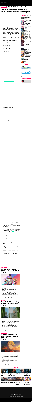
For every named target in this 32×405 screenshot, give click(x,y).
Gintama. (5, 203)
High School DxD (6, 45)
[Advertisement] (11, 260)
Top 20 (17, 250)
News (6, 6)
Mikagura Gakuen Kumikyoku (7, 38)
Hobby (21, 6)
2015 (7, 250)
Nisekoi (5, 149)
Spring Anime (14, 250)
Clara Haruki (4, 272)
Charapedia (11, 250)
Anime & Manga (9, 6)
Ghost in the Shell (6, 40)
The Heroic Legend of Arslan (10, 81)
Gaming (17, 6)
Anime (25, 6)
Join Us (13, 396)
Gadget (19, 6)
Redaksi (15, 396)
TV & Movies (14, 6)
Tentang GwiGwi (10, 396)
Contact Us (22, 396)
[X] (31, 401)
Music (11, 6)
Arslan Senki (5, 81)
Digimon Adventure (6, 48)
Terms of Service (18, 396)
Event (23, 6)
